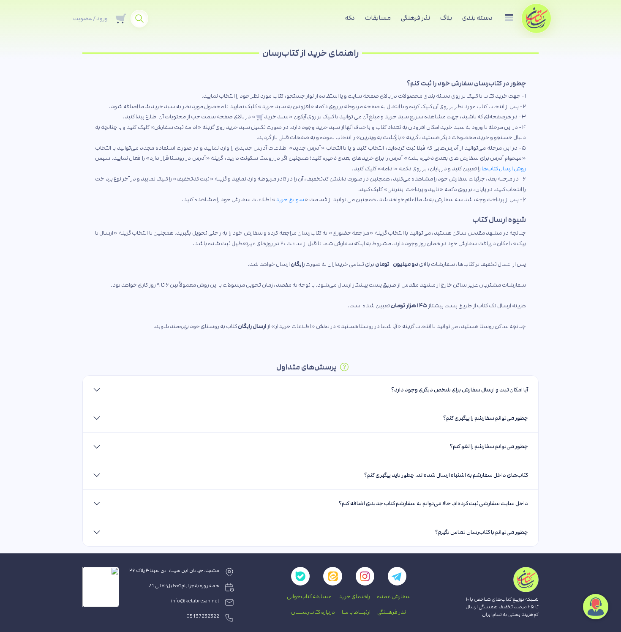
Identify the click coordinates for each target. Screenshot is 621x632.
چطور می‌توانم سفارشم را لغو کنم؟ (489, 446)
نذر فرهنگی (415, 18)
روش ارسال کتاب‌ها (504, 168)
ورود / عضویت (90, 18)
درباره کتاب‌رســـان (313, 612)
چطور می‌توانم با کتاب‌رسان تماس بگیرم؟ (481, 532)
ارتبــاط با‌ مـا (356, 612)
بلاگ (446, 18)
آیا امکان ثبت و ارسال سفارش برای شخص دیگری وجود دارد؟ (459, 390)
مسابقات (378, 18)
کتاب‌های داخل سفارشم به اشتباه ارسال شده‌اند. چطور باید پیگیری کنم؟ (446, 475)
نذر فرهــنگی (391, 612)
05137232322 (203, 616)
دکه (350, 18)
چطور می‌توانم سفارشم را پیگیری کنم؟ (485, 418)
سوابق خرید (289, 199)
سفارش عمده (394, 596)
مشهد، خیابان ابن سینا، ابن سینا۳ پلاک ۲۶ (174, 570)
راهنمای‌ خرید (354, 596)
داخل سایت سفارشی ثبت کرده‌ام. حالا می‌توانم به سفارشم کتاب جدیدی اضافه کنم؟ (433, 503)
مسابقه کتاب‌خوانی (309, 596)
